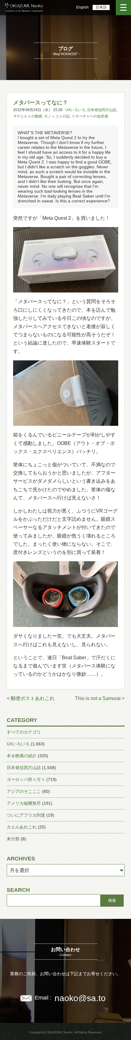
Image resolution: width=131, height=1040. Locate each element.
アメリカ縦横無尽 (24, 803)
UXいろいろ (75, 110)
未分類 (13, 838)
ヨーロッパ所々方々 (26, 779)
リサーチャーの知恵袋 (90, 116)
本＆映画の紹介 (22, 755)
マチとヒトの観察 (27, 116)
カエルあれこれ (22, 827)
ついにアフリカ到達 (26, 815)
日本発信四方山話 (101, 110)
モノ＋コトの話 (57, 116)
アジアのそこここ (24, 791)
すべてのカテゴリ (24, 732)
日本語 (101, 7)
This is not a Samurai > (100, 698)
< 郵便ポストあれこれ (31, 698)
